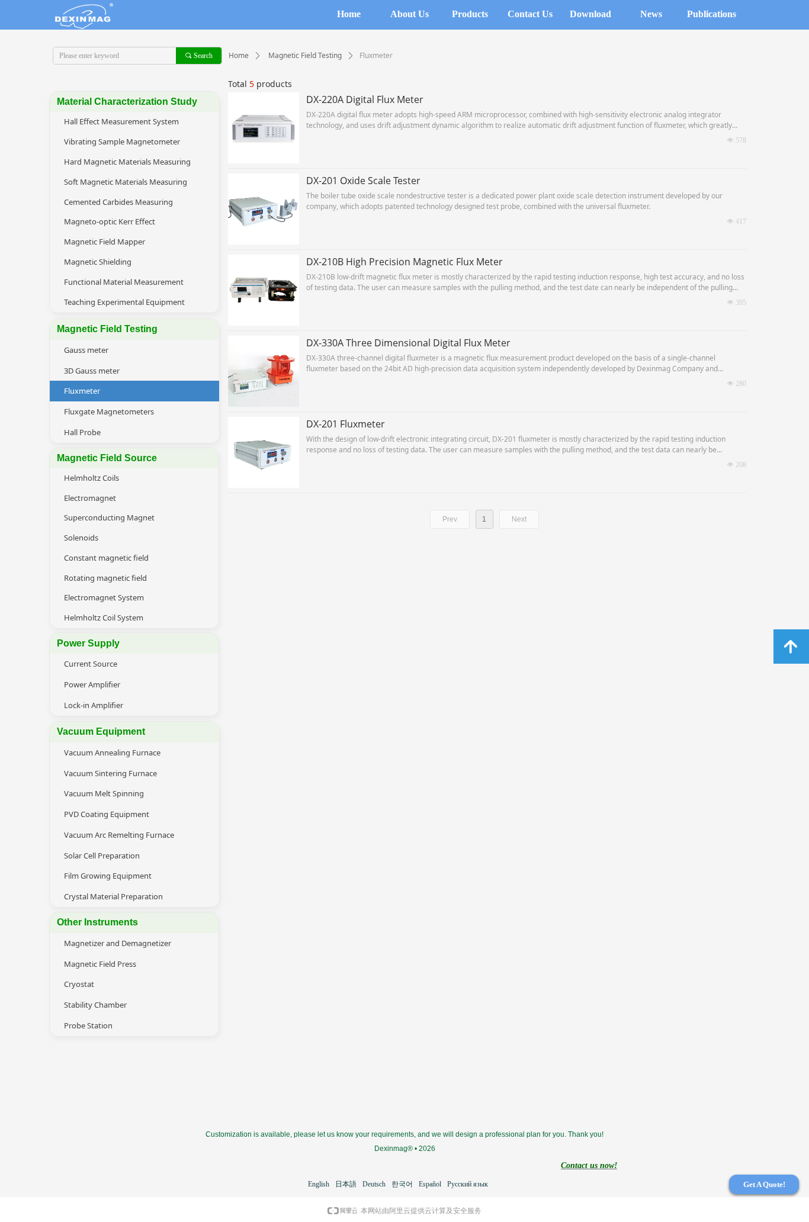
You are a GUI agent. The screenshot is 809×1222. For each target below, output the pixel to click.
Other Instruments (97, 922)
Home (239, 55)
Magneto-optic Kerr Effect (109, 221)
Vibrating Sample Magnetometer (122, 141)
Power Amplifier (92, 684)
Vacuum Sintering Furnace (110, 773)
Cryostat (79, 984)
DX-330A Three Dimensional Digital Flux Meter (408, 342)
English (318, 1184)
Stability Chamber (95, 1004)
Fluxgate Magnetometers (109, 411)
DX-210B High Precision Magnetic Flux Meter (404, 261)
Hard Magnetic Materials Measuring (127, 161)
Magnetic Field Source (107, 458)
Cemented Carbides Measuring (118, 202)
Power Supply (88, 643)
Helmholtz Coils (91, 477)
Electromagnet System (104, 597)
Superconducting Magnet (109, 517)
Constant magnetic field (106, 557)
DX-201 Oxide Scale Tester (363, 180)
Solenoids (81, 537)
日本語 (346, 1184)
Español (430, 1184)
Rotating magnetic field (105, 578)
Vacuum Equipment (101, 731)
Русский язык (467, 1184)
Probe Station (88, 1025)
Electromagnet (90, 498)
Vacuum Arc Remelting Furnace (119, 834)
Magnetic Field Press (100, 964)
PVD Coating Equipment (106, 814)
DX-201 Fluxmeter (345, 423)
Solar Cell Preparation (102, 855)
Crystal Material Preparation (113, 896)
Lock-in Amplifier (93, 705)
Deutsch (374, 1184)
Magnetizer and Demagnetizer (117, 943)
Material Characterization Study (127, 102)
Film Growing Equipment (108, 875)
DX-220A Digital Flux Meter (364, 99)
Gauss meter (86, 350)
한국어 (402, 1184)
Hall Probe (82, 432)
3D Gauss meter (92, 370)
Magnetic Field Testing (305, 55)
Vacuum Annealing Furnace (112, 752)
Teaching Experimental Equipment (124, 302)
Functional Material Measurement (124, 281)
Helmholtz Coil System (103, 617)
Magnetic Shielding (97, 261)
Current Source (90, 663)
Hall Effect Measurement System (121, 121)
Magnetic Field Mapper (104, 241)
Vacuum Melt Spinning (104, 793)
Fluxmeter (82, 390)
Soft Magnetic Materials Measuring (125, 181)
